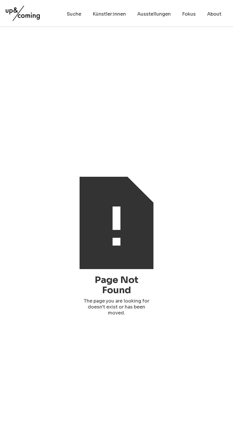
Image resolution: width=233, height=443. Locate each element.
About (214, 14)
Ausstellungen (154, 14)
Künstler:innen (109, 14)
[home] (23, 10)
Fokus (189, 14)
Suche (74, 14)
